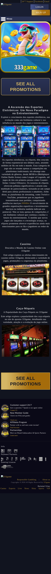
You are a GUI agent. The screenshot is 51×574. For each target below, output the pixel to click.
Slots (34, 488)
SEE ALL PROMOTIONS (25, 86)
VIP (48, 488)
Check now (13, 420)
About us (46, 480)
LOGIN (40, 7)
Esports (12, 488)
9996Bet (26, 203)
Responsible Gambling (26, 480)
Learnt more (14, 435)
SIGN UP (41, 12)
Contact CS (13, 410)
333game (47, 482)
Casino (3, 488)
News (26, 488)
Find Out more (14, 427)
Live (20, 488)
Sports (41, 488)
